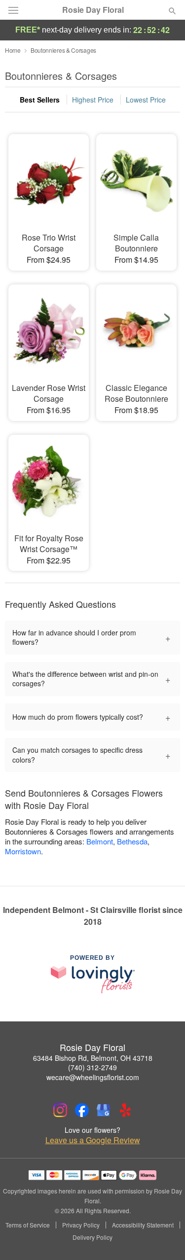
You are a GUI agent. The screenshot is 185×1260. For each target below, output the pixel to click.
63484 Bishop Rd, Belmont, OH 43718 (92, 1058)
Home (13, 50)
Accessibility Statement (143, 1225)
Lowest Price (146, 100)
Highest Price (92, 100)
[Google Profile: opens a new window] (104, 1110)
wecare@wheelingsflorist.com (92, 1077)
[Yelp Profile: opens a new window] (125, 1110)
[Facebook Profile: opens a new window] (82, 1110)
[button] (164, 1237)
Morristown (23, 851)
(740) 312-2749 (92, 1067)
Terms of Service (27, 1225)
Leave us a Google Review (92, 1140)
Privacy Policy (81, 1225)
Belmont (99, 841)
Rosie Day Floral (93, 10)
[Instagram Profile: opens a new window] (60, 1110)
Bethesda (132, 841)
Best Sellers (40, 100)
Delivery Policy (92, 1237)
